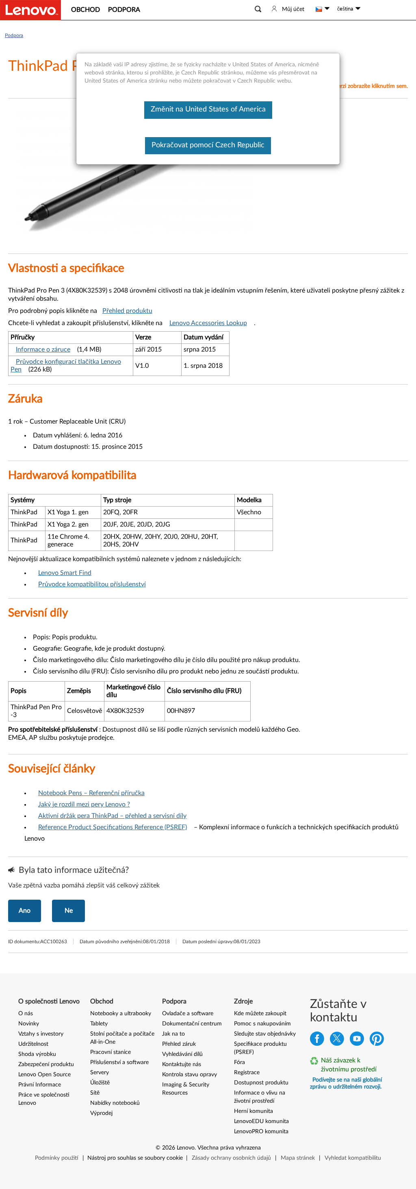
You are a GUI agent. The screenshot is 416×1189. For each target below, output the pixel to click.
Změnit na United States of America (208, 109)
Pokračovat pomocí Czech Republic (208, 145)
